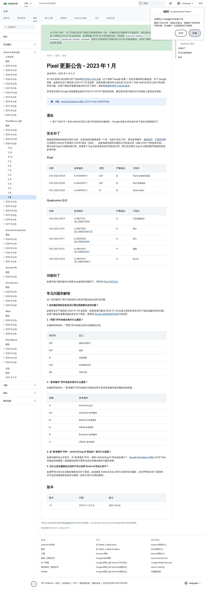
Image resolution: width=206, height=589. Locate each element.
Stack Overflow (158, 567)
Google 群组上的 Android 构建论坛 (111, 567)
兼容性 (64, 18)
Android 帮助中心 (159, 544)
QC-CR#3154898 (81, 241)
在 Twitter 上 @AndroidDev (108, 549)
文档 (26, 3)
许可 (75, 583)
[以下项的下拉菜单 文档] (32, 3)
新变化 (6, 18)
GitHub (44, 571)
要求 (43, 549)
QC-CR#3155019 (81, 251)
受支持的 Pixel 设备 (91, 79)
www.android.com (159, 558)
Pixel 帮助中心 (157, 549)
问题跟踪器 (156, 571)
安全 (35, 18)
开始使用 (21, 18)
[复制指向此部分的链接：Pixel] (56, 158)
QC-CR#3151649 (81, 231)
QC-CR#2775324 (82, 221)
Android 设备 (81, 18)
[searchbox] (18, 27)
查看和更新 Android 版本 (117, 85)
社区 (58, 583)
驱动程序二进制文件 (50, 567)
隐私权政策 (85, 583)
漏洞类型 (148, 139)
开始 (194, 33)
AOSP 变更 (56, 42)
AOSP (49, 55)
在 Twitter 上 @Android (106, 544)
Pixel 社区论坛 (111, 281)
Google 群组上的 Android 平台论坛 (111, 562)
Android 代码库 (48, 544)
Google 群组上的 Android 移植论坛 (111, 571)
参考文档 (111, 18)
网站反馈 (96, 583)
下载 (43, 553)
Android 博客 (102, 553)
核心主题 (49, 18)
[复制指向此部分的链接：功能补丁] (63, 276)
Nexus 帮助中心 (158, 553)
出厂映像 (45, 562)
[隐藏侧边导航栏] (34, 584)
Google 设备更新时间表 (106, 314)
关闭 (181, 33)
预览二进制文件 (48, 558)
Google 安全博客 (103, 558)
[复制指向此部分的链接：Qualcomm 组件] (70, 200)
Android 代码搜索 (47, 3)
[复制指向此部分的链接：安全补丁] (63, 133)
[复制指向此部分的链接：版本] (56, 487)
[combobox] (152, 3)
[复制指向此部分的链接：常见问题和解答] (73, 293)
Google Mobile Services (161, 562)
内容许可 (68, 523)
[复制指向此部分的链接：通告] (56, 115)
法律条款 (66, 583)
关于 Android (47, 583)
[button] (16, 44)
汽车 (97, 18)
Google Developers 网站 (72, 101)
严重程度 (159, 139)
